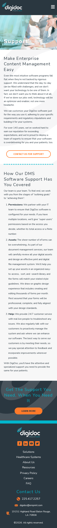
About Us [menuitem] (29, 462)
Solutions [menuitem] (28, 452)
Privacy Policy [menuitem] (28, 473)
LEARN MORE (28, 411)
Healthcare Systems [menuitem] (28, 457)
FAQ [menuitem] (28, 483)
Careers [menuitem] (28, 478)
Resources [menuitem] (28, 467)
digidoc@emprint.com (31, 505)
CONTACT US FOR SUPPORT (28, 154)
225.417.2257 (31, 499)
